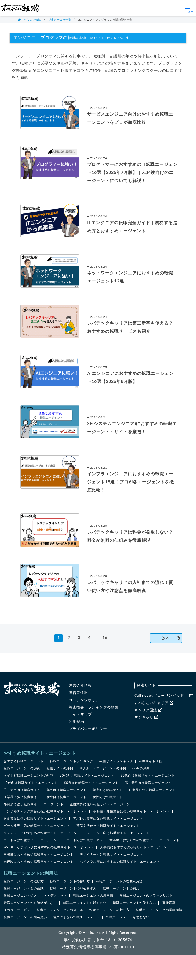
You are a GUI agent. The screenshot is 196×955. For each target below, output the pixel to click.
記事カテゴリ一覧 (60, 19)
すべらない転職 (31, 19)
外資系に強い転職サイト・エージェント (34, 804)
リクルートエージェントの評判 (102, 768)
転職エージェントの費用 (121, 888)
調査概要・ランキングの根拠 (93, 707)
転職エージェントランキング (71, 761)
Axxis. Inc (92, 933)
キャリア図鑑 (146, 710)
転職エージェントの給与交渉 (25, 917)
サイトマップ (80, 714)
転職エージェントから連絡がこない (30, 903)
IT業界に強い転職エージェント (152, 790)
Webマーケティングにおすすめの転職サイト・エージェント (49, 847)
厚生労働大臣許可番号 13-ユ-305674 (98, 940)
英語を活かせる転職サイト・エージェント (108, 826)
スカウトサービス (17, 910)
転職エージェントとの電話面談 (159, 910)
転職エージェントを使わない (127, 917)
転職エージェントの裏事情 (93, 895)
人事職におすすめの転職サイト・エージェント (135, 847)
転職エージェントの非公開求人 (73, 888)
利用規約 (76, 721)
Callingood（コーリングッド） (161, 695)
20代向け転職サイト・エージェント (87, 775)
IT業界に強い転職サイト (22, 797)
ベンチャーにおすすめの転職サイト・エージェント (42, 833)
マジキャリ (144, 717)
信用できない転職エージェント (76, 917)
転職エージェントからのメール (60, 910)
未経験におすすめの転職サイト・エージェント (39, 861)
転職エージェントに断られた (84, 903)
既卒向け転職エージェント (67, 790)
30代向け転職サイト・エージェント (147, 775)
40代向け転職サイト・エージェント (31, 782)
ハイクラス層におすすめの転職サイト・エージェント (120, 861)
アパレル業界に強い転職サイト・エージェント (108, 818)
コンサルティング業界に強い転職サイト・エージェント (45, 811)
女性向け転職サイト (108, 797)
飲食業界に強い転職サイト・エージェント (35, 818)
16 (105, 638)
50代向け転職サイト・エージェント (91, 782)
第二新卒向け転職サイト (22, 790)
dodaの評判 (141, 768)
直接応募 (169, 903)
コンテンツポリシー (86, 700)
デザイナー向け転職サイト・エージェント (111, 854)
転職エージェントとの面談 (24, 888)
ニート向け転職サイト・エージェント (32, 840)
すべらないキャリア (152, 703)
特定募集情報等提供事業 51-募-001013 (98, 947)
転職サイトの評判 (60, 768)
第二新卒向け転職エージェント (148, 782)
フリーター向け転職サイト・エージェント (118, 833)
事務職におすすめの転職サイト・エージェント (39, 854)
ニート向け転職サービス (84, 840)
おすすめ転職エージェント (24, 761)
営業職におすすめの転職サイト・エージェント (144, 840)
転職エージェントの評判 (22, 768)
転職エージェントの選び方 (24, 881)
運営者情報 (78, 693)
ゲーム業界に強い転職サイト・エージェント (37, 826)
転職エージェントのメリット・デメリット (35, 895)
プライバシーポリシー (88, 729)
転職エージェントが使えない (134, 903)
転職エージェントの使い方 (70, 881)
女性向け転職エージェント (67, 797)
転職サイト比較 (151, 761)
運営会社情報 (80, 685)
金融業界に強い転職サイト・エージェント (101, 804)
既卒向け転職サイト (108, 790)
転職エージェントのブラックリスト (146, 895)
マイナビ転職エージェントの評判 (29, 775)
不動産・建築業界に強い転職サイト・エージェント (131, 811)
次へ (166, 638)
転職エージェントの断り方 (109, 910)
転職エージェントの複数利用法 (119, 881)
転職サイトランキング (116, 761)
